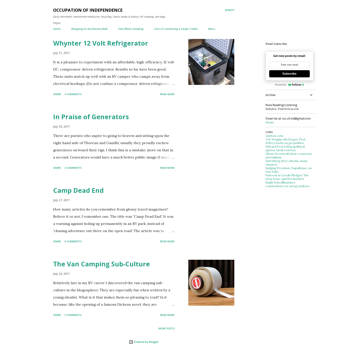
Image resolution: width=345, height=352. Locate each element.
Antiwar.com (274, 135)
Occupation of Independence (88, 10)
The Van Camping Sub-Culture (101, 264)
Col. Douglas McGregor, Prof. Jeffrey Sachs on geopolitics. (286, 141)
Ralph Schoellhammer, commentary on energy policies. (288, 184)
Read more (167, 94)
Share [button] (57, 94)
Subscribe (289, 73)
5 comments (73, 315)
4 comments (73, 94)
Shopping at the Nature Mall (89, 29)
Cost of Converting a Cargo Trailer (176, 29)
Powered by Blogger (146, 342)
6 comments (73, 241)
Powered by (280, 84)
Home (57, 29)
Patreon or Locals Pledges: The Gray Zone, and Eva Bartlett (287, 177)
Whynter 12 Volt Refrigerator (100, 43)
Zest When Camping (130, 29)
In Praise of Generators (91, 116)
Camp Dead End (78, 190)
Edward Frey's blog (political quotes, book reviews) (285, 148)
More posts (166, 328)
